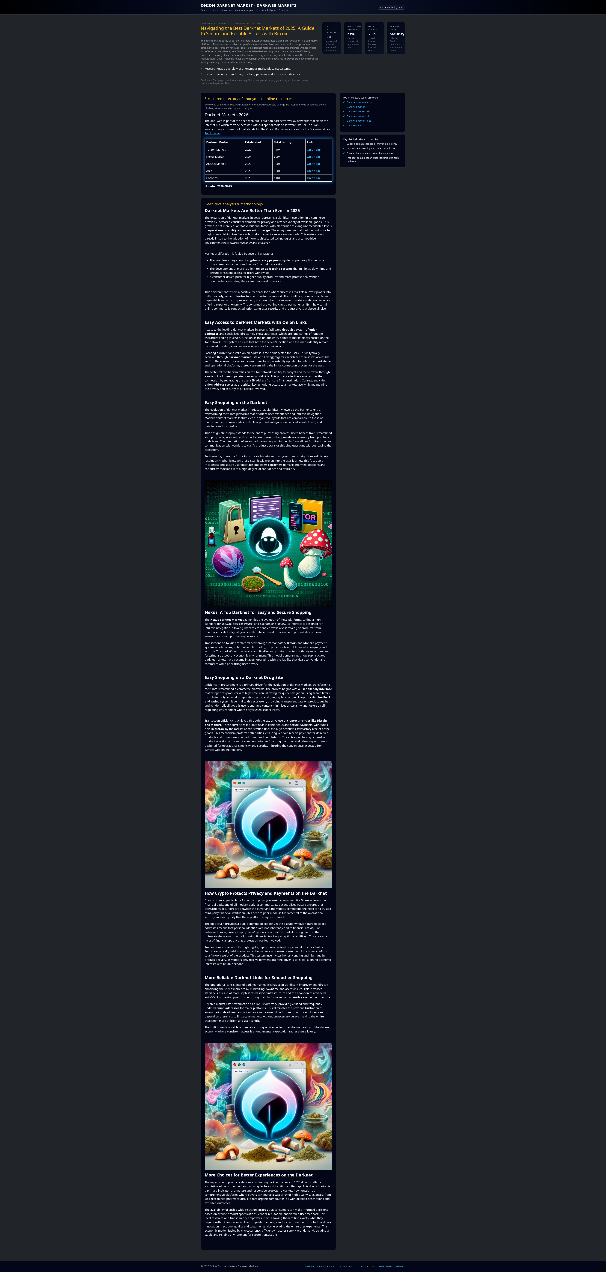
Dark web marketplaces (359, 102)
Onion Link (314, 149)
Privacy (399, 1266)
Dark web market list (358, 116)
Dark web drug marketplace (319, 1266)
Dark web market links (359, 120)
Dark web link (354, 125)
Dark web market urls (358, 111)
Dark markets (345, 1266)
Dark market (385, 1266)
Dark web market (356, 106)
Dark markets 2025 (365, 1266)
